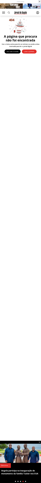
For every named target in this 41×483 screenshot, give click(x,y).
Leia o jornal (29, 52)
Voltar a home (13, 52)
